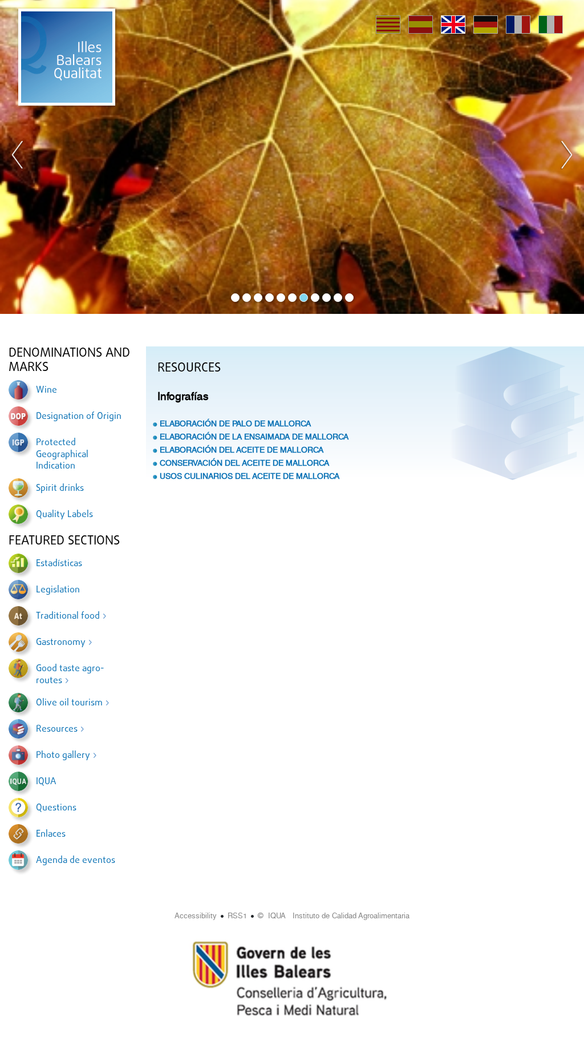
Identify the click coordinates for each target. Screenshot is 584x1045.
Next (566, 157)
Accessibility (196, 915)
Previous (17, 157)
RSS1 (237, 915)
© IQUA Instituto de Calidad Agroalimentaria (333, 915)
